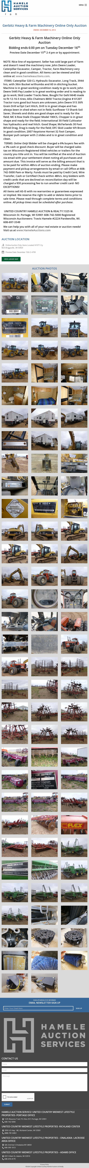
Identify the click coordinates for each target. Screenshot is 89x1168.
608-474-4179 (10, 1159)
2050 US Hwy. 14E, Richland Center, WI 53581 (22, 1130)
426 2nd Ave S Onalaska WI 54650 (18, 1145)
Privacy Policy (44, 1164)
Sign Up (79, 1008)
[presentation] (18, 1097)
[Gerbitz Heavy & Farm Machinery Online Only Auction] (15, 284)
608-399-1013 (10, 1147)
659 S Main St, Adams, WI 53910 (17, 1156)
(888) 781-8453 (10, 1133)
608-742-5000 (10, 1122)
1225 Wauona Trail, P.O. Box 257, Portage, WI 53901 (25, 1119)
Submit (7, 1104)
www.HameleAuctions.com (33, 230)
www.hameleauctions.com (33, 76)
